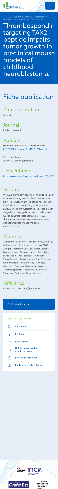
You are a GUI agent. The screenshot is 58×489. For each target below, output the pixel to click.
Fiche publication (20, 304)
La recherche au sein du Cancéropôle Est (29, 17)
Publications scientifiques (25, 19)
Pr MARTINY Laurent (36, 149)
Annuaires (7, 19)
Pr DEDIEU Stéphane (14, 149)
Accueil (6, 17)
